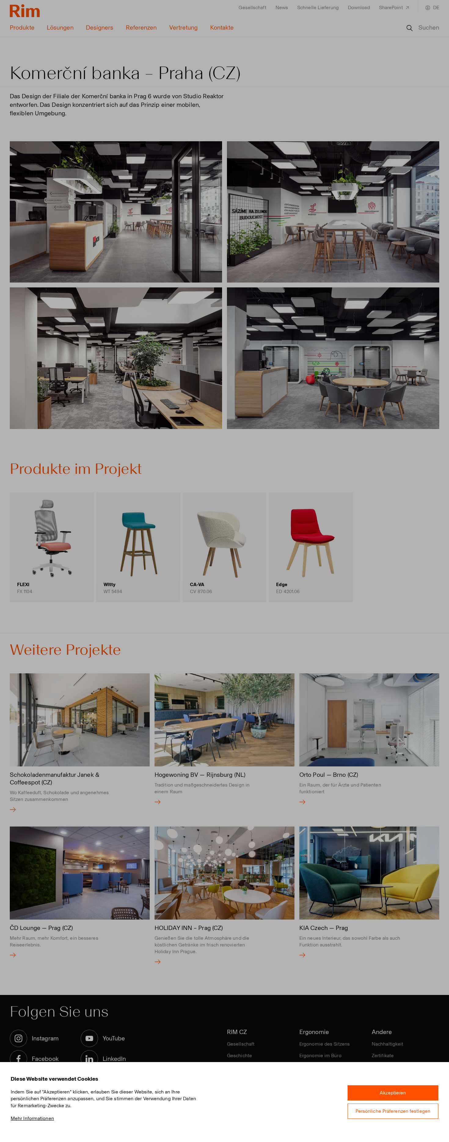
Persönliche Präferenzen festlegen (393, 1111)
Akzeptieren (393, 1093)
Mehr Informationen (32, 1118)
